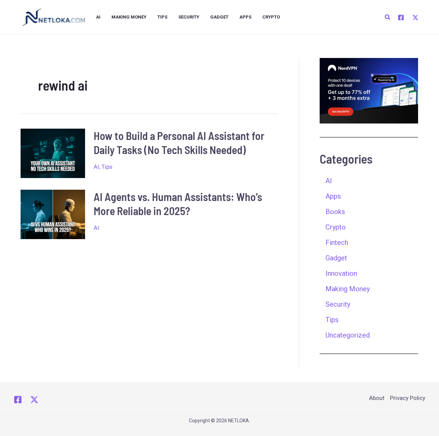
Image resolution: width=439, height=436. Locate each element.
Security (188, 17)
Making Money (128, 17)
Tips (162, 17)
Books (335, 212)
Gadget (219, 17)
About (376, 397)
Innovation (341, 273)
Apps (245, 17)
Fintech (336, 242)
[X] (415, 17)
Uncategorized (347, 335)
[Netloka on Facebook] (18, 400)
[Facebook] (401, 17)
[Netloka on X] (34, 400)
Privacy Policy (407, 397)
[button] (388, 17)
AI (98, 17)
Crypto (271, 17)
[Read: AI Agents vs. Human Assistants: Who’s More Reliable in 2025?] (53, 213)
